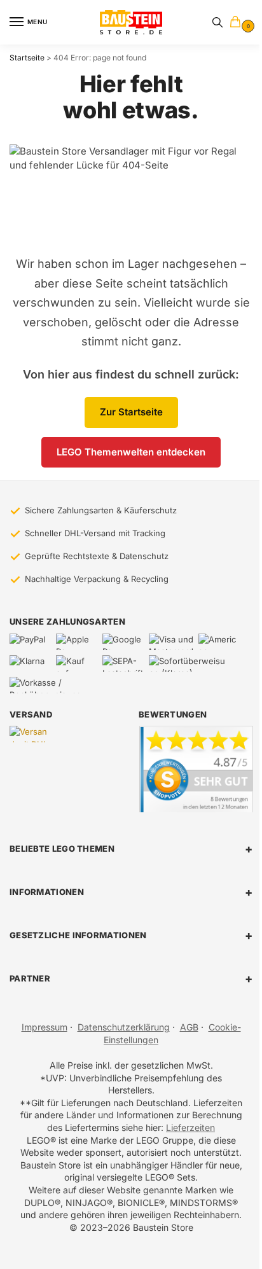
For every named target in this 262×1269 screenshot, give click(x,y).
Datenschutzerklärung (124, 1027)
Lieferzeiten (190, 1127)
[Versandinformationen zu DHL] (30, 734)
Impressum (44, 1027)
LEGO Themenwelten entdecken (131, 452)
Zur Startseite (131, 412)
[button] (237, 22)
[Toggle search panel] (217, 22)
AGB (189, 1027)
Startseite (27, 57)
